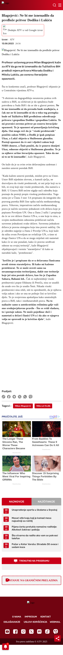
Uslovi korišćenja (35, 622)
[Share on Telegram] (14, 396)
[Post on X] (20, 396)
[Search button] (54, 5)
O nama (16, 616)
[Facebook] (15, 631)
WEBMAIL (55, 622)
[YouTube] (7, 631)
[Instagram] (23, 631)
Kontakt (45, 616)
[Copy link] (3, 396)
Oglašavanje (12, 622)
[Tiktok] (47, 631)
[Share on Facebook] (9, 396)
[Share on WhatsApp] (25, 396)
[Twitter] (31, 631)
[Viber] (55, 631)
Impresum (31, 616)
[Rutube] (39, 631)
